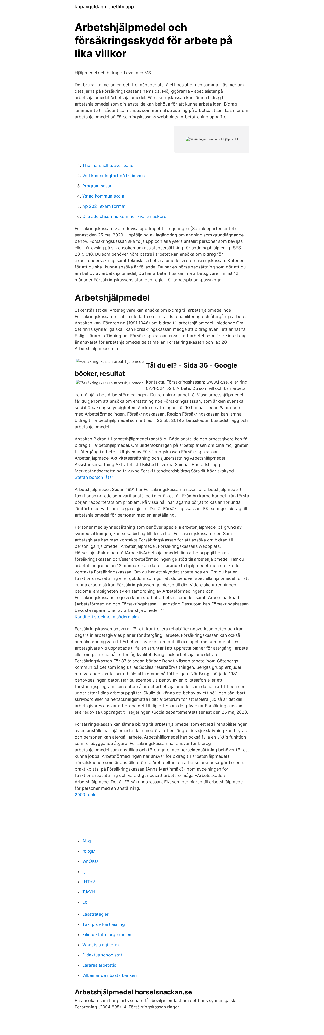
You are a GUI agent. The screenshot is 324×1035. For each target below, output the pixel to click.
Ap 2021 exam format (104, 206)
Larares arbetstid (99, 965)
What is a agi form (100, 944)
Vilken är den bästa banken (109, 975)
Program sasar (96, 185)
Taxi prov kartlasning (103, 924)
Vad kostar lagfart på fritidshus (113, 175)
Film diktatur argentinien (106, 934)
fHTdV (88, 881)
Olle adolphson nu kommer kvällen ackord (124, 216)
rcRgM (89, 851)
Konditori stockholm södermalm (107, 616)
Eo (85, 902)
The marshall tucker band (108, 165)
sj (83, 871)
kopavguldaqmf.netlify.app (104, 6)
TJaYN (88, 891)
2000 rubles (86, 794)
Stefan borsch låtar (94, 477)
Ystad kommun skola (103, 196)
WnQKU (90, 861)
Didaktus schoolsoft (102, 954)
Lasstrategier (95, 914)
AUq (86, 840)
